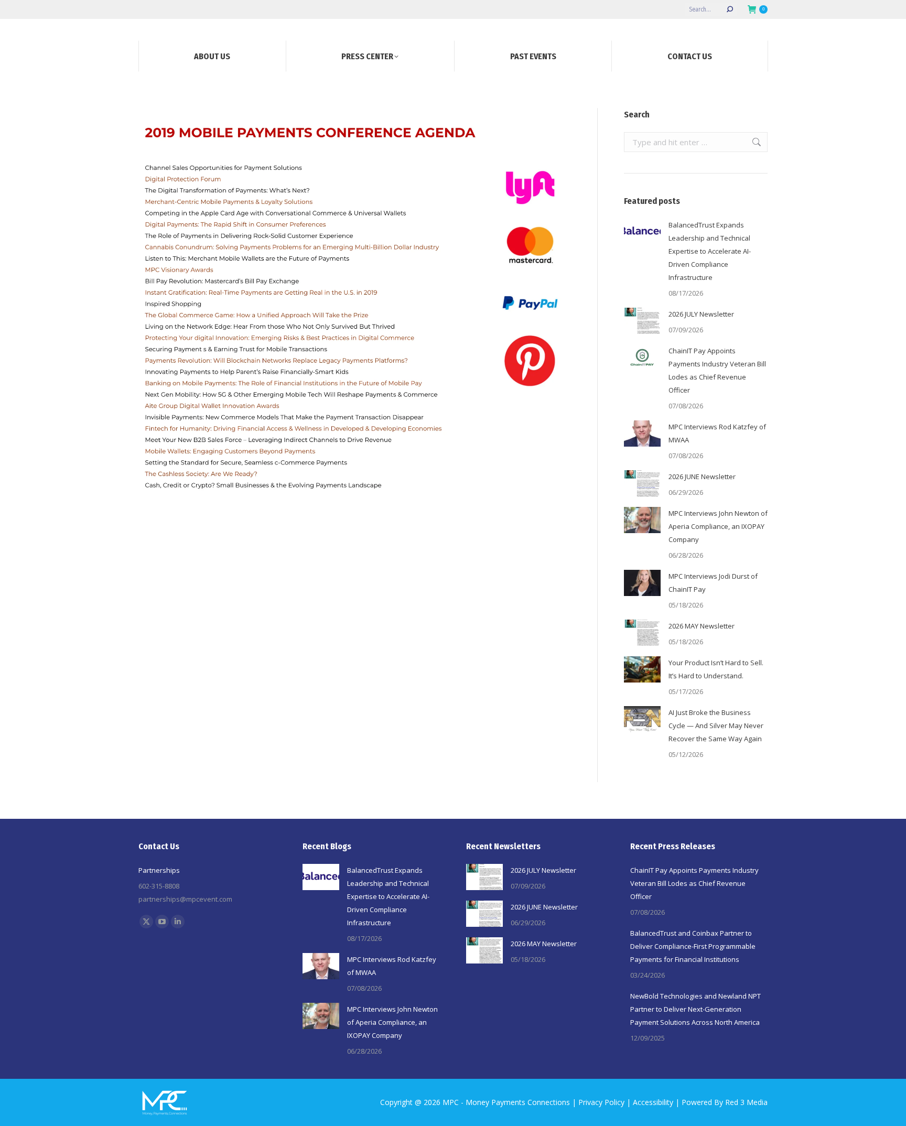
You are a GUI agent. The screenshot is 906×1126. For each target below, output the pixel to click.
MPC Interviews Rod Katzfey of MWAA (717, 433)
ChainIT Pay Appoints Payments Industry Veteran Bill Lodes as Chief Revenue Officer (717, 370)
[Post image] (642, 232)
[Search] (730, 9)
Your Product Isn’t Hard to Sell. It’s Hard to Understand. (715, 669)
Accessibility (653, 1102)
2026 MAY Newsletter (701, 626)
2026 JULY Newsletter (701, 314)
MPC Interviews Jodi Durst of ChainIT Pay (713, 582)
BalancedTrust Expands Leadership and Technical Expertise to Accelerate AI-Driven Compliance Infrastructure (709, 251)
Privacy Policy (601, 1102)
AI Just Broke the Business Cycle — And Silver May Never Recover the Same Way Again (715, 725)
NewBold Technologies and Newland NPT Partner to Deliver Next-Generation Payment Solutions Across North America (695, 1009)
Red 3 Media (746, 1102)
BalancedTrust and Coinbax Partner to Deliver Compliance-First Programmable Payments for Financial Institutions (693, 946)
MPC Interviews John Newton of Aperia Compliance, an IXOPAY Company (718, 526)
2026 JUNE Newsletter (702, 476)
